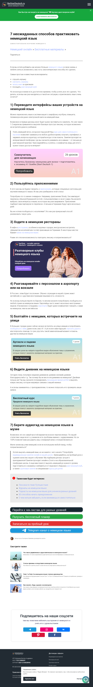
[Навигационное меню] (89, 4)
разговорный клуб (29, 87)
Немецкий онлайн (21, 49)
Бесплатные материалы (50, 49)
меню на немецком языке (27, 233)
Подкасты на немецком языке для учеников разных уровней (47, 491)
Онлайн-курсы (52, 665)
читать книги (17, 84)
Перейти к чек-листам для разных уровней (39, 509)
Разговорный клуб (54, 659)
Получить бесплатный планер (31, 516)
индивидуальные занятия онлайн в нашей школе (33, 455)
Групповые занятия (54, 662)
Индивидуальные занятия (56, 656)
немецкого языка (55, 67)
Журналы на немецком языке (33, 488)
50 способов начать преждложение (35, 494)
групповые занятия (28, 469)
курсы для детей (55, 469)
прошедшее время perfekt (58, 380)
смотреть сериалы (20, 82)
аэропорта (43, 306)
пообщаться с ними (18, 329)
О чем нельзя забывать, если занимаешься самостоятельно (47, 497)
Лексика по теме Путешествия (33, 485)
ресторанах (23, 227)
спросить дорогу (73, 329)
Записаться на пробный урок (30, 523)
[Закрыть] (90, 10)
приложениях (45, 189)
